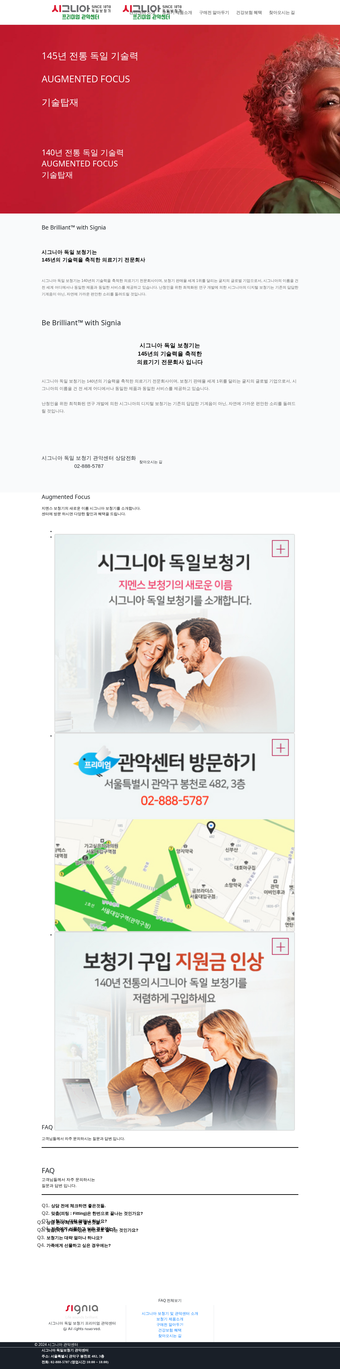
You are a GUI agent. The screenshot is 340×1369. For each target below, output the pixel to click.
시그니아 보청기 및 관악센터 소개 (170, 1313)
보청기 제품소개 (169, 1319)
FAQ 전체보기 (170, 1300)
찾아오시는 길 (150, 462)
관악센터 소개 (142, 12)
